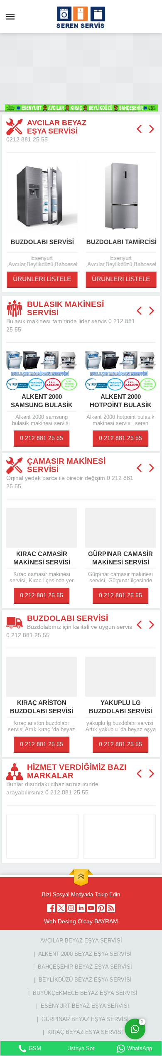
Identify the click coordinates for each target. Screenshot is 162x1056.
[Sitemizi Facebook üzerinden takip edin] (51, 908)
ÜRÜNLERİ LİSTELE (41, 278)
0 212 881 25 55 (72, 438)
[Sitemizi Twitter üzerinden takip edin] (61, 908)
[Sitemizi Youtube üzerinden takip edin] (91, 908)
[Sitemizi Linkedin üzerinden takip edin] (81, 908)
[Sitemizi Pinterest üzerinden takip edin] (101, 908)
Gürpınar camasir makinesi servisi (72, 558)
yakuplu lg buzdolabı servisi (72, 707)
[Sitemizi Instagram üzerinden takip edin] (71, 908)
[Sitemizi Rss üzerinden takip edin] (111, 908)
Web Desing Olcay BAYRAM (81, 921)
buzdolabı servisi (41, 241)
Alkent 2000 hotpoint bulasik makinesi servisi (72, 405)
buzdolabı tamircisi (121, 241)
